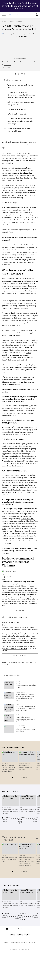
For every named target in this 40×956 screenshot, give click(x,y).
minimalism (6, 265)
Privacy (33, 942)
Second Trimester (24, 763)
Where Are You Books (10, 622)
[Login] (37, 15)
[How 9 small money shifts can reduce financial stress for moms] (10, 800)
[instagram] (12, 934)
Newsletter (14, 942)
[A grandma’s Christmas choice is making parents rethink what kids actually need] (9, 729)
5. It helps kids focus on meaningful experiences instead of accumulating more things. (20, 121)
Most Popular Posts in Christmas (13, 838)
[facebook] (16, 934)
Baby (21, 807)
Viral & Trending (20, 692)
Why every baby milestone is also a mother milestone (28, 810)
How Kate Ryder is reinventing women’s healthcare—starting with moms (26, 685)
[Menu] (4, 15)
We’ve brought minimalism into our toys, (17, 301)
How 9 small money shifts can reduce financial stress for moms (10, 811)
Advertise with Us (24, 942)
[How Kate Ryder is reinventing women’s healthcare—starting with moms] (9, 685)
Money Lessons (6, 807)
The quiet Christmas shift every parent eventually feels (9, 859)
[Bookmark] (24, 74)
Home (4, 21)
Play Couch (6, 576)
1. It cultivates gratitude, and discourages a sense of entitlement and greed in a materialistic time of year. (21, 95)
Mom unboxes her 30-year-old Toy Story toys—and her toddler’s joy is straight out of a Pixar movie (25, 697)
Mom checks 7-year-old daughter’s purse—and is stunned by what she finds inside (25, 719)
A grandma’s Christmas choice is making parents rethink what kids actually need (25, 729)
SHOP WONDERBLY (20, 656)
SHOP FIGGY (20, 610)
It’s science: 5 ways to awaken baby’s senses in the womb (26, 767)
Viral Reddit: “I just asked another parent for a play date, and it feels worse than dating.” (26, 708)
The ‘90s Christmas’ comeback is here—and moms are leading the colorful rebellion (9, 768)
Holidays (11, 21)
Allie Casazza (7, 65)
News (17, 704)
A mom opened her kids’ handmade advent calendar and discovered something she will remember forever (26, 861)
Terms (15, 944)
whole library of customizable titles (15, 648)
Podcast (18, 681)
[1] (20, 571)
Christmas (19, 21)
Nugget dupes (7, 590)
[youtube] (20, 934)
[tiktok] (24, 934)
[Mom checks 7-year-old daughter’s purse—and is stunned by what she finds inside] (9, 718)
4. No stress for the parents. (17, 114)
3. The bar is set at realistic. (17, 109)
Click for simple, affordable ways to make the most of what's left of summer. (20, 6)
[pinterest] (28, 934)
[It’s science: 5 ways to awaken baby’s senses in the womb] (27, 756)
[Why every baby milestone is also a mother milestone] (28, 800)
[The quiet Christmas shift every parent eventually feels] (10, 848)
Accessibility (22, 944)
